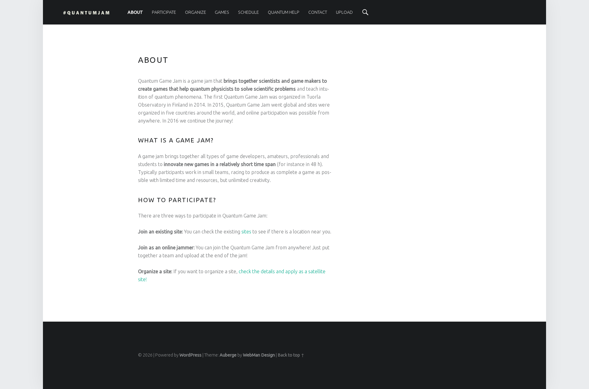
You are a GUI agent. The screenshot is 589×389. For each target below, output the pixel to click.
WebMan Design (259, 355)
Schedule (248, 12)
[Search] (365, 12)
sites (246, 231)
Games (222, 12)
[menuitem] (135, 12)
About (135, 12)
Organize (195, 12)
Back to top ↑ (291, 355)
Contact (317, 12)
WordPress (190, 355)
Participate (164, 12)
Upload (344, 12)
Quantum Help (283, 12)
